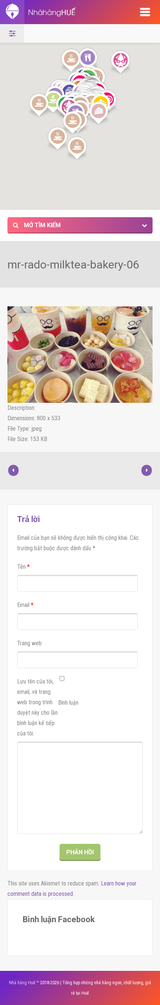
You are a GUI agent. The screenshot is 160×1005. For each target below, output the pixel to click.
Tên (23, 566)
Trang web (29, 643)
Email (25, 604)
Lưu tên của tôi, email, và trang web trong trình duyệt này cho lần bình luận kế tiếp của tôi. (37, 707)
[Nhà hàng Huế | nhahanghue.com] (62, 12)
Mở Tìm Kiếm (41, 225)
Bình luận (68, 702)
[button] (39, 105)
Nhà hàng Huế (22, 982)
